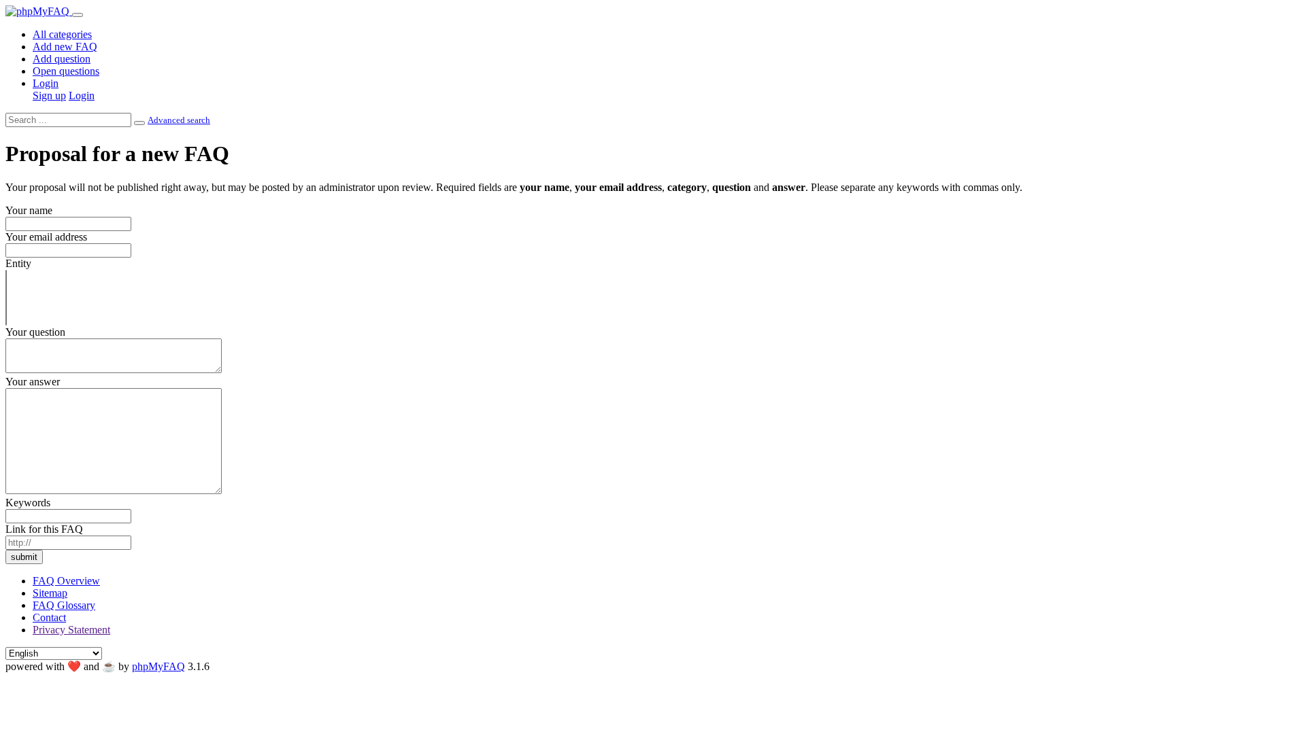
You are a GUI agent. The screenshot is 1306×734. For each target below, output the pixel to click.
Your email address (46, 237)
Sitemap (50, 593)
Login (45, 83)
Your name (28, 210)
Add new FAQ (65, 46)
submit (24, 557)
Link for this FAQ (44, 529)
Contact (49, 617)
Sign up (49, 95)
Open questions (66, 71)
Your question (35, 332)
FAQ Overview (66, 581)
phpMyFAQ (158, 666)
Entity (18, 263)
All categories (62, 34)
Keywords (27, 502)
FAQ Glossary (64, 605)
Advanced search (179, 120)
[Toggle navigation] (77, 15)
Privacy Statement (71, 629)
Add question (61, 59)
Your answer (32, 381)
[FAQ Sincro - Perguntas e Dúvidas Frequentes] (38, 11)
